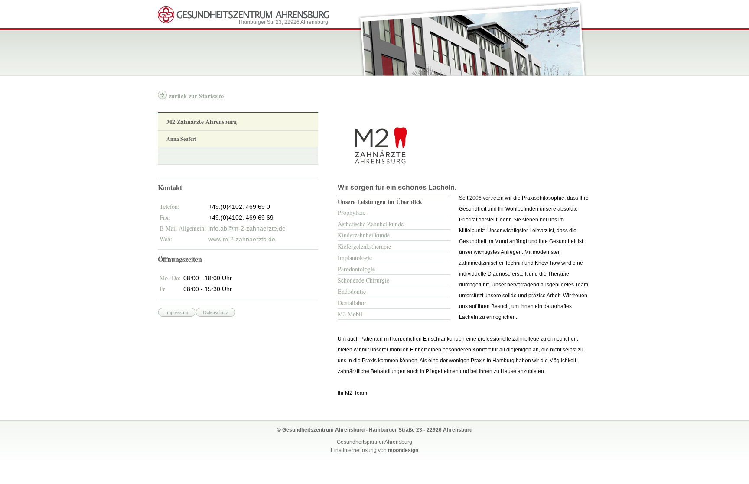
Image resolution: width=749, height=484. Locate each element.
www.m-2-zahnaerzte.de (241, 239)
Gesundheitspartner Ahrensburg (374, 442)
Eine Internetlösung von (374, 450)
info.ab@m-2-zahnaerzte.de (247, 228)
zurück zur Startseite (196, 96)
